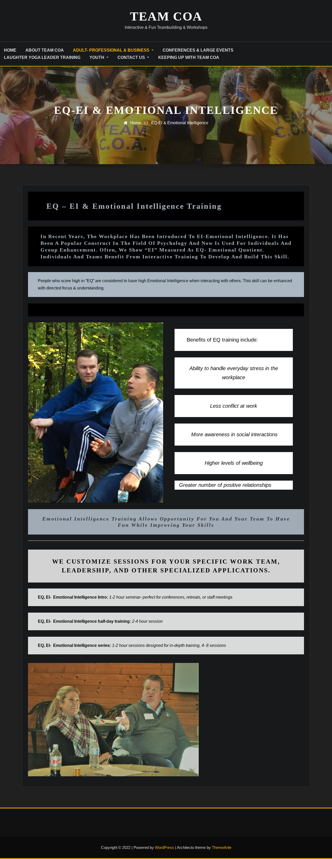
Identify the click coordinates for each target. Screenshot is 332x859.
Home (135, 123)
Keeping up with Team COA (188, 57)
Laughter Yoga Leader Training (42, 57)
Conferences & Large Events (198, 50)
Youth (97, 57)
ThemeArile (221, 847)
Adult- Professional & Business (111, 50)
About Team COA (44, 50)
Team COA (166, 16)
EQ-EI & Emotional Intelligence (179, 123)
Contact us (131, 57)
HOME (10, 50)
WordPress (164, 847)
